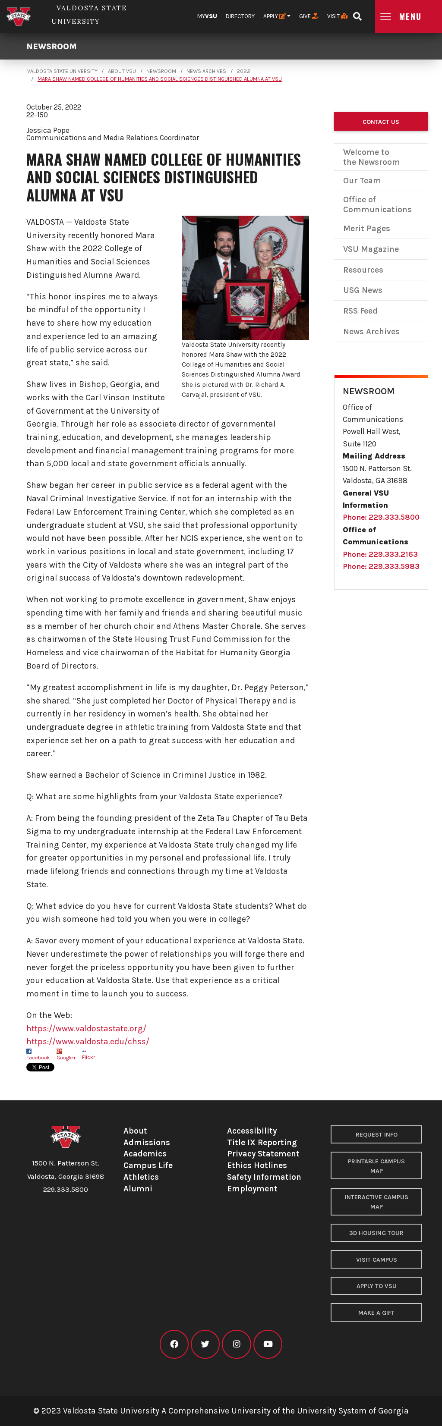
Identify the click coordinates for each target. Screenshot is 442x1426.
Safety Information (264, 1177)
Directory (240, 16)
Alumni (137, 1188)
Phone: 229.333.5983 (381, 566)
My (207, 16)
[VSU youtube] (267, 1344)
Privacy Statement (263, 1154)
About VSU (122, 71)
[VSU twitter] (205, 1344)
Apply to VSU (377, 1286)
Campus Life (148, 1165)
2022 (243, 71)
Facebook (38, 1058)
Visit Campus (376, 1259)
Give (305, 16)
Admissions (146, 1142)
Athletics (141, 1177)
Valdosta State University (62, 71)
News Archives (206, 71)
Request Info (377, 1134)
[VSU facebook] (174, 1344)
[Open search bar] (357, 13)
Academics (145, 1154)
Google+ (66, 1058)
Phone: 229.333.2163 (380, 554)
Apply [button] (271, 16)
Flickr (88, 1057)
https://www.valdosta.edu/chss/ (87, 1041)
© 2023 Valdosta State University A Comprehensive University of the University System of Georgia (221, 1411)
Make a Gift (376, 1312)
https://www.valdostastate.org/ (86, 1028)
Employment (252, 1188)
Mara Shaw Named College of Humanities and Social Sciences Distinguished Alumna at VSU (160, 79)
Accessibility (252, 1131)
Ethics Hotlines (257, 1165)
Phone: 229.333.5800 (381, 517)
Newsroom (51, 46)
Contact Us (381, 122)
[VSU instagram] (236, 1344)
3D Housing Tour (376, 1233)
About (135, 1131)
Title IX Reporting (262, 1142)
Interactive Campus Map (376, 1202)
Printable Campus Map (376, 1166)
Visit (334, 16)
